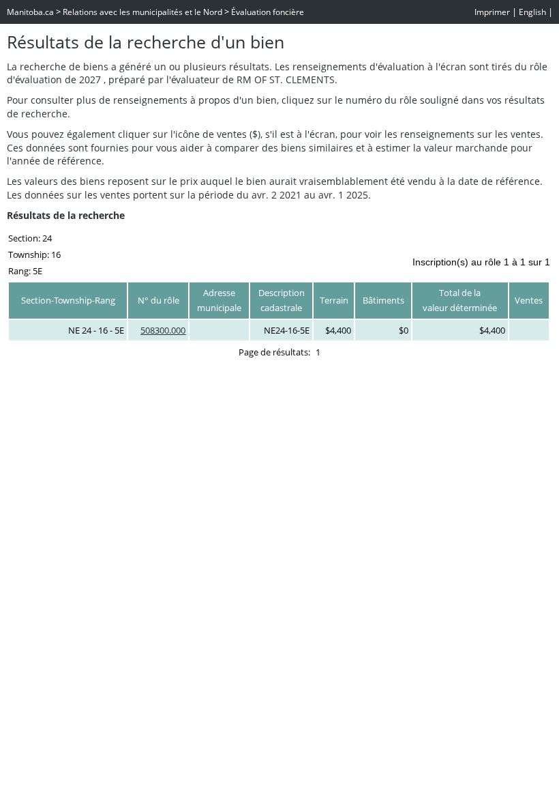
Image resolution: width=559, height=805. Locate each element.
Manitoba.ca (30, 12)
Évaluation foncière (267, 12)
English (532, 12)
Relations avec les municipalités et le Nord (142, 12)
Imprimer (492, 12)
